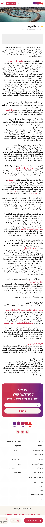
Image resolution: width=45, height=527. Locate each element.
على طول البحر (31, 193)
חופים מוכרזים (38, 472)
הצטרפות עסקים (38, 450)
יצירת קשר (40, 446)
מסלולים (32, 29)
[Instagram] (18, 432)
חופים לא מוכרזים (37, 464)
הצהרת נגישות (38, 454)
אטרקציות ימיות (38, 482)
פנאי (41, 499)
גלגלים (41, 486)
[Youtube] (22, 432)
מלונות (19, 464)
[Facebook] (27, 432)
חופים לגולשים (38, 468)
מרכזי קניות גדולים (15, 468)
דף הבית (39, 29)
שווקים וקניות (17, 472)
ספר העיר (18, 446)
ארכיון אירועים (17, 450)
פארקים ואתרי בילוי (37, 495)
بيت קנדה (12, 191)
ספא (41, 490)
